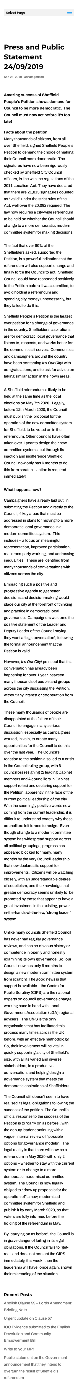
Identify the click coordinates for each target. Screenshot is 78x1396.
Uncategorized (34, 77)
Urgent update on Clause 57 (28, 1318)
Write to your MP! (19, 1349)
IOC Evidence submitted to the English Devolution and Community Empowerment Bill (37, 1334)
